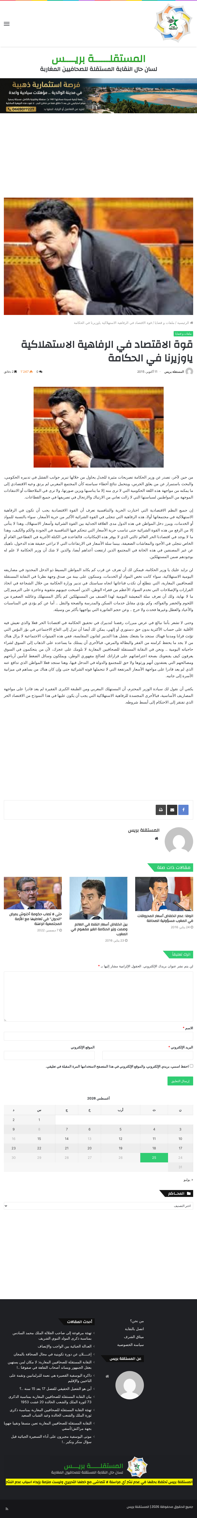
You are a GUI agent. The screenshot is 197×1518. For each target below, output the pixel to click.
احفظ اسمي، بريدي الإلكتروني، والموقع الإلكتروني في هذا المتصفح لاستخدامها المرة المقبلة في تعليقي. (117, 1066)
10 (180, 1139)
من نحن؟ (137, 1321)
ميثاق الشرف (134, 1337)
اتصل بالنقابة (134, 1329)
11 (154, 1139)
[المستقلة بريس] (172, 23)
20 (89, 1148)
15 (39, 1139)
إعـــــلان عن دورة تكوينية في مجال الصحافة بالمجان (53, 1354)
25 (154, 1158)
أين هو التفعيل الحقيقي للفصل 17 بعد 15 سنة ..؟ (55, 1389)
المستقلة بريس (174, 371)
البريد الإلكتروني (180, 1047)
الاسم (188, 1028)
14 (66, 1139)
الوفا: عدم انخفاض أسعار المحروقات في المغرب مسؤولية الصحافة (165, 918)
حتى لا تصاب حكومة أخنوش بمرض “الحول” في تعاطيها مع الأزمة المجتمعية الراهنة (35, 919)
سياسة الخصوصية (130, 1345)
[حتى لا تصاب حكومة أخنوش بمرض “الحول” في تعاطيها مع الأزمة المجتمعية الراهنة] (33, 893)
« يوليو (188, 1179)
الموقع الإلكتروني (83, 1047)
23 (14, 1148)
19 (120, 1148)
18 (154, 1148)
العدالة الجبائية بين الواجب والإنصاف (65, 1346)
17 (180, 1148)
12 (120, 1139)
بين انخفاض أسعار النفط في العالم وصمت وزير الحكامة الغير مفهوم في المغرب (99, 929)
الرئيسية (183, 323)
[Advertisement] (98, 154)
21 (66, 1148)
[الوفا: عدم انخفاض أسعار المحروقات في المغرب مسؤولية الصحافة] (164, 894)
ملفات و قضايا (164, 323)
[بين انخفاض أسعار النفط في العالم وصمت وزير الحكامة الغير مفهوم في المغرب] (98, 898)
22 (39, 1148)
